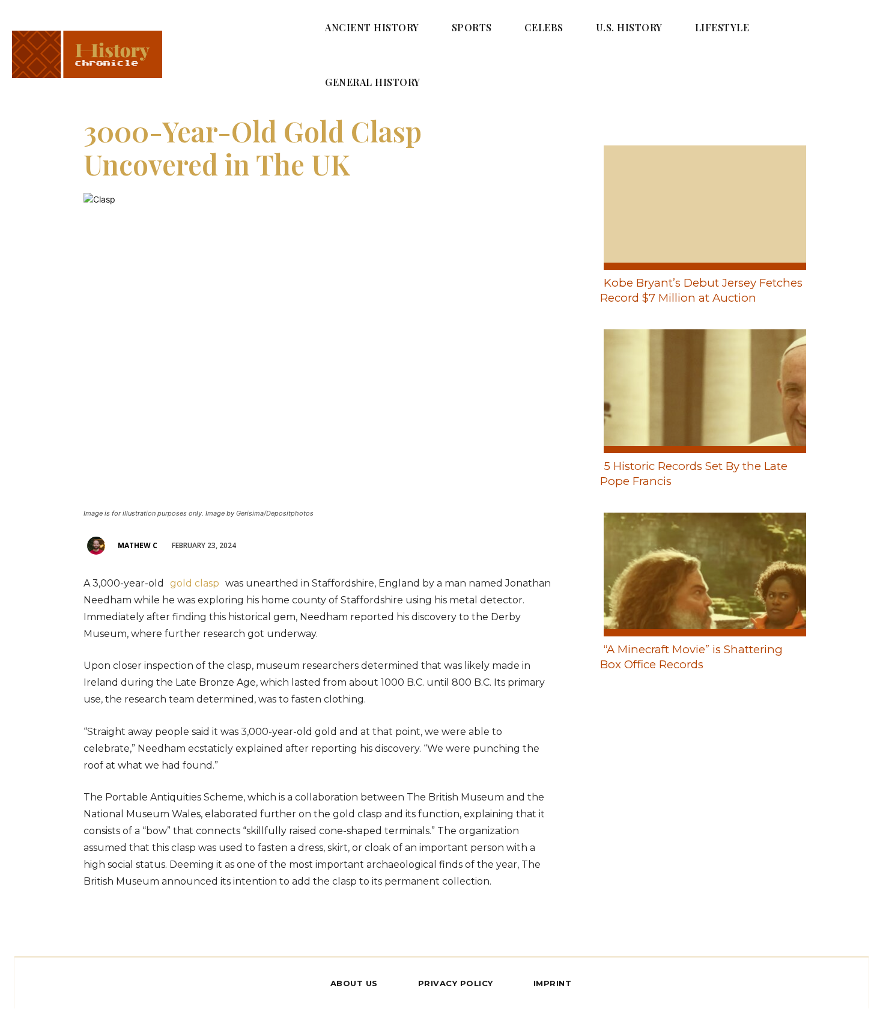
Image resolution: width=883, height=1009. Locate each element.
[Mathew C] (97, 545)
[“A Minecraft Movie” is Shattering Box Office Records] (701, 572)
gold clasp (196, 583)
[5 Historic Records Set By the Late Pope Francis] (701, 389)
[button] (845, 54)
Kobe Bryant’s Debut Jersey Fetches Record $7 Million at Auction (701, 290)
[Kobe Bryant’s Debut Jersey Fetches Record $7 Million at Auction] (701, 205)
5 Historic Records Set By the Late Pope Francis (693, 473)
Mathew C (137, 545)
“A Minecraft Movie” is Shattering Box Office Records (691, 656)
